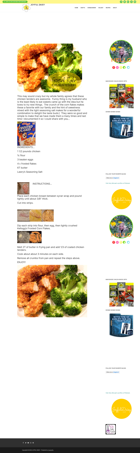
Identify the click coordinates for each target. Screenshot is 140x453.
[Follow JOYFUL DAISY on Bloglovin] (113, 178)
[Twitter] (124, 1)
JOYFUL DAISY (37, 5)
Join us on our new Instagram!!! (15, 1)
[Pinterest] (135, 1)
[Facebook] (121, 1)
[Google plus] (128, 1)
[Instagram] (131, 1)
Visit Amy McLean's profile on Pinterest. (118, 183)
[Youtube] (28, 443)
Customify (50, 450)
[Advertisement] (70, 24)
